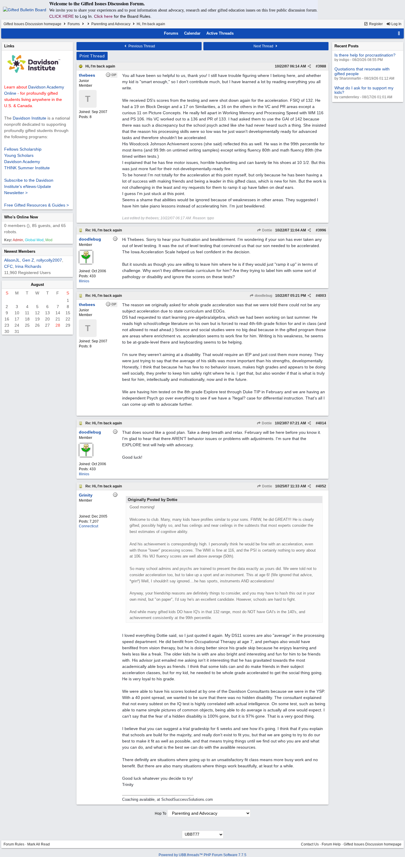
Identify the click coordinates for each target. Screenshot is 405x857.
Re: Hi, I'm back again (103, 230)
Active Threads (220, 33)
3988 (322, 66)
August (37, 284)
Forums (74, 24)
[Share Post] (309, 66)
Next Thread (263, 46)
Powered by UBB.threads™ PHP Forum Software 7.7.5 (202, 855)
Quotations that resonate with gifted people (362, 71)
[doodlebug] (86, 263)
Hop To (160, 813)
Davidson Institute (29, 118)
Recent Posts (346, 46)
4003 (322, 296)
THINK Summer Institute (27, 167)
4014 (322, 423)
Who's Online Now (21, 217)
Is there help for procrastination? (365, 55)
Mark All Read (38, 844)
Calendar (192, 33)
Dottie (266, 230)
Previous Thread (141, 46)
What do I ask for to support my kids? (363, 90)
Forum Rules (14, 844)
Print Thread (92, 56)
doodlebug (263, 296)
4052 (322, 486)
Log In (395, 24)
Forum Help (331, 844)
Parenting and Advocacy (110, 24)
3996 (322, 230)
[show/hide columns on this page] (399, 33)
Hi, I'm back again (100, 66)
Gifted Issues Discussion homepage (32, 24)
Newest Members (19, 251)
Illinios (84, 281)
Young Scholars (19, 155)
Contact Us (310, 844)
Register (375, 24)
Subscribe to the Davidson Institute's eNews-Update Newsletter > (28, 186)
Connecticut (88, 526)
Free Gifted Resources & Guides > (36, 205)
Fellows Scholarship (23, 149)
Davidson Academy (22, 161)
